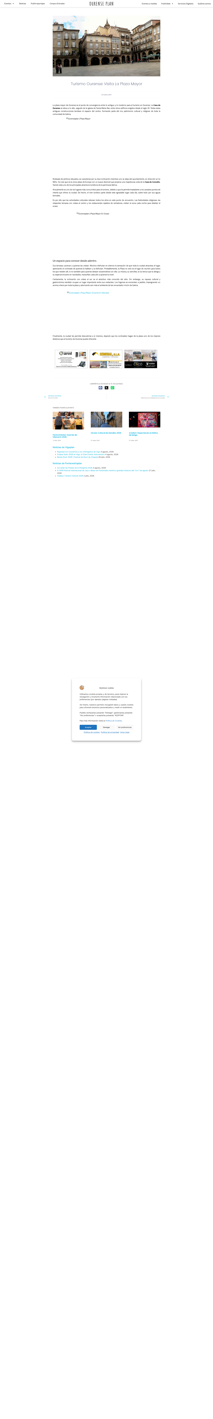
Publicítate (165, 3)
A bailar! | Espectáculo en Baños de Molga (143, 434)
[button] (100, 387)
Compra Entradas (57, 3)
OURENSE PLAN (101, 3)
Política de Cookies (114, 721)
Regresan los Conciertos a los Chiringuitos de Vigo (78, 452)
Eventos (7, 3)
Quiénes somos (204, 3)
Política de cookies (92, 732)
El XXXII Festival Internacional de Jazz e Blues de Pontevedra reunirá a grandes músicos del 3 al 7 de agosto (102, 470)
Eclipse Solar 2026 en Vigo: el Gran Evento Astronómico (81, 454)
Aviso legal (124, 732)
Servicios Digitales (185, 3)
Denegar (106, 727)
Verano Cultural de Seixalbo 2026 (106, 433)
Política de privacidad (110, 732)
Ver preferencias (125, 727)
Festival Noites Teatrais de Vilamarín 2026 (65, 436)
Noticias (22, 3)
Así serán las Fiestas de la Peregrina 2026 (74, 468)
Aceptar (88, 727)
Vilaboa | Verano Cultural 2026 (70, 476)
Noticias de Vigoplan (63, 447)
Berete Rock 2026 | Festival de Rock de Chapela (77, 457)
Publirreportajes (37, 3)
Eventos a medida (149, 3)
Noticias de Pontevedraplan (67, 463)
